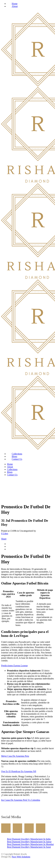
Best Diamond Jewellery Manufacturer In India (29, 839)
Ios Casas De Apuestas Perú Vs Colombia (20, 800)
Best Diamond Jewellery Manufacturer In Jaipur (29, 841)
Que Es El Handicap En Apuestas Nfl (18, 771)
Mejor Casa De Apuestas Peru (15, 756)
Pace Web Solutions (21, 856)
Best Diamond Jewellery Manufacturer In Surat (29, 847)
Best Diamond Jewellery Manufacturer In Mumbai (30, 844)
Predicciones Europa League (14, 665)
